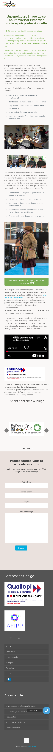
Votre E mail (26, 492)
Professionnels (12, 657)
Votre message (26, 512)
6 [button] (32, 448)
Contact (9, 673)
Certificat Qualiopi (13, 728)
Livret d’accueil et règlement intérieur (21, 706)
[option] (26, 429)
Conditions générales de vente (18, 711)
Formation (10, 668)
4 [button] (28, 448)
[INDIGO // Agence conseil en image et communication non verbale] (9, 4)
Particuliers (10, 652)
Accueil (9, 646)
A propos (9, 663)
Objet (26, 502)
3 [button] (25, 448)
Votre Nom (26, 482)
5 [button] (30, 448)
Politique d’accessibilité (15, 722)
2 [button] (23, 448)
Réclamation (11, 717)
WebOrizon (31, 747)
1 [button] (20, 448)
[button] (6, 430)
